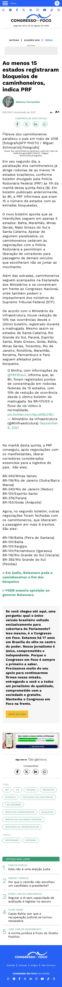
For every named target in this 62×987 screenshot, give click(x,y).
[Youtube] (44, 10)
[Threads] (58, 10)
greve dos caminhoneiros (20, 812)
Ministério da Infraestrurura (22, 827)
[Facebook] (17, 10)
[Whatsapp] (3, 10)
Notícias (14, 40)
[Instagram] (37, 10)
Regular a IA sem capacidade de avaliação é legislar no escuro (31, 899)
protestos (48, 790)
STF (17, 790)
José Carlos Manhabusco (24, 929)
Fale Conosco (48, 965)
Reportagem (12, 840)
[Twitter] (23, 10)
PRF (7, 790)
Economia (30, 840)
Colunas (23, 965)
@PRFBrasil (16, 375)
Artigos (34, 965)
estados (31, 790)
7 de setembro (13, 805)
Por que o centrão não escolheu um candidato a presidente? (31, 883)
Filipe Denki (15, 909)
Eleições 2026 (32, 40)
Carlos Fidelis (17, 865)
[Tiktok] (52, 10)
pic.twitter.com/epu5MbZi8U (30, 414)
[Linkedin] (31, 10)
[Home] (31, 18)
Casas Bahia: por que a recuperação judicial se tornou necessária (30, 917)
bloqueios (47, 812)
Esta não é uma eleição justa (29, 869)
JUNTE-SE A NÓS (17, 714)
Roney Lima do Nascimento (25, 894)
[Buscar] (57, 3)
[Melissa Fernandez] (8, 102)
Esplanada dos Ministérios (38, 797)
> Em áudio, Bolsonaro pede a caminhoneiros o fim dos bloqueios (27, 577)
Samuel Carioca (18, 878)
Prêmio (49, 40)
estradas (10, 797)
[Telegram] (10, 10)
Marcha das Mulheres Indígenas (23, 819)
